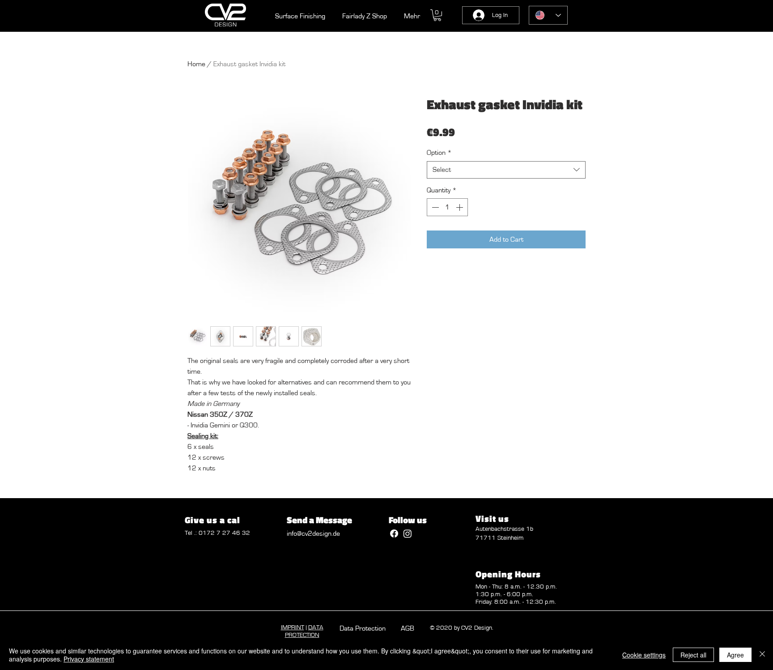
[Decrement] (434, 207)
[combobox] (506, 170)
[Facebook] (394, 533)
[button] (437, 15)
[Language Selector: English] (548, 15)
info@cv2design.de (313, 533)
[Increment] (460, 207)
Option (439, 152)
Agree (735, 654)
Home (196, 64)
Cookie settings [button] (644, 654)
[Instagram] (407, 533)
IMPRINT (292, 627)
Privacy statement (89, 658)
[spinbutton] (447, 207)
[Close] (762, 655)
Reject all (693, 654)
